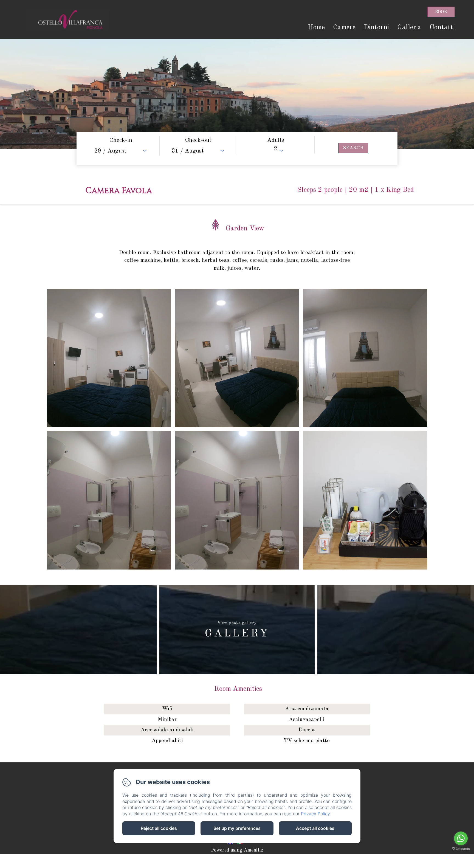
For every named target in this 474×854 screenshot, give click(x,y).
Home (316, 27)
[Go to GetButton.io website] (461, 848)
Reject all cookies (159, 828)
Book (441, 12)
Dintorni (376, 27)
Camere (344, 27)
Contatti (442, 27)
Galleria (409, 27)
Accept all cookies (315, 828)
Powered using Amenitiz (237, 850)
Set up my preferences (237, 828)
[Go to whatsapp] (461, 838)
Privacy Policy (315, 813)
